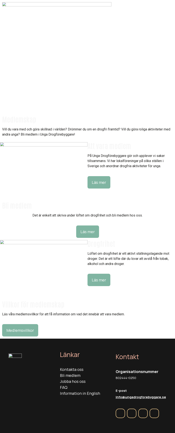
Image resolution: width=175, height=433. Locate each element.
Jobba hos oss (73, 381)
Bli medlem (70, 375)
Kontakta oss (71, 369)
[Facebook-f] (120, 413)
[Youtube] (154, 413)
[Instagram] (131, 413)
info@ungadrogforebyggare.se (141, 397)
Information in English (80, 393)
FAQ (63, 387)
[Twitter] (143, 413)
